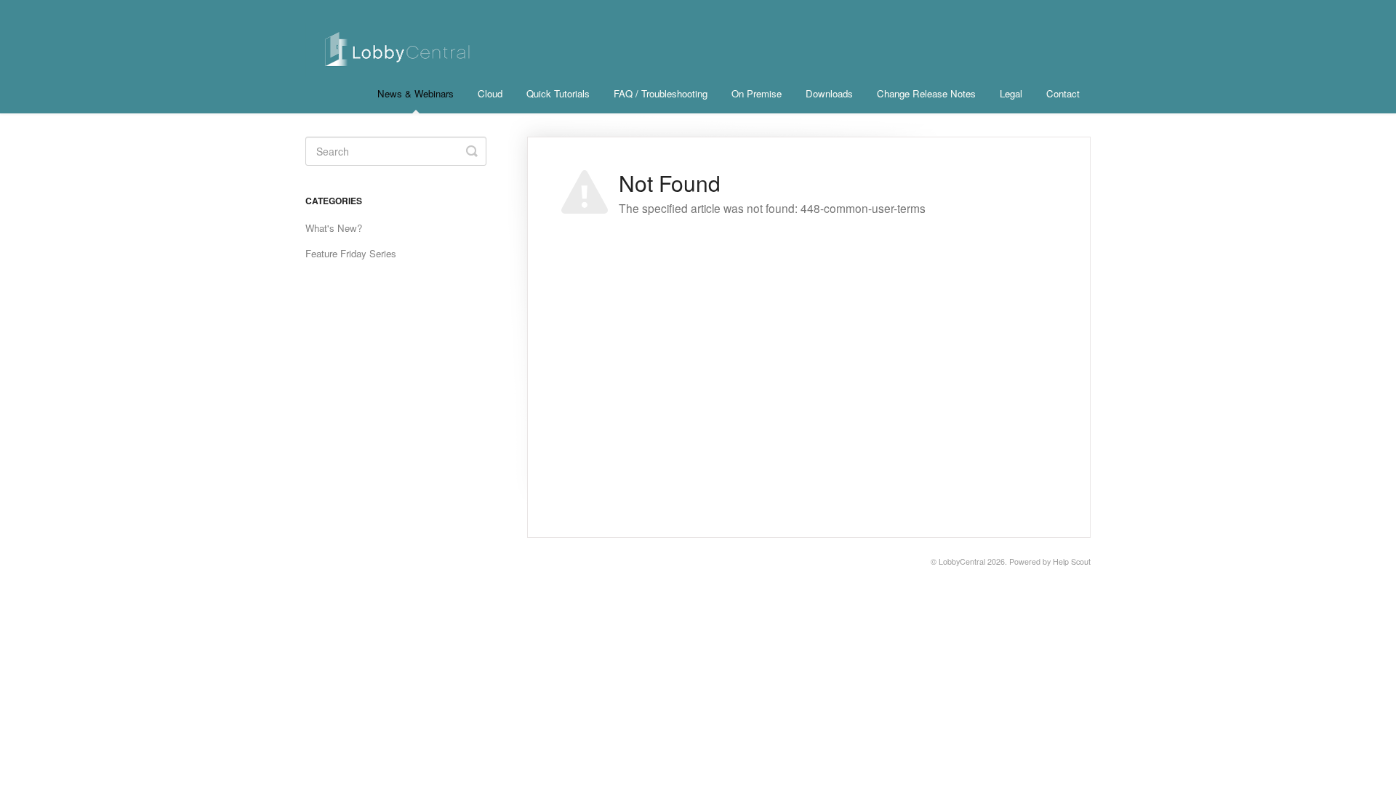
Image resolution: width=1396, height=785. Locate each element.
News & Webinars (415, 93)
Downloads (829, 93)
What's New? (333, 228)
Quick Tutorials (558, 93)
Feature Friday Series (350, 253)
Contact (1063, 93)
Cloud (490, 93)
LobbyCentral (962, 561)
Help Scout (1072, 561)
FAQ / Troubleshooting (660, 93)
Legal (1011, 93)
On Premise (756, 93)
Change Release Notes (926, 93)
